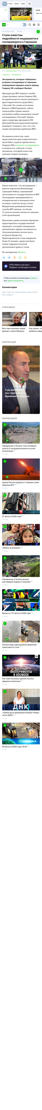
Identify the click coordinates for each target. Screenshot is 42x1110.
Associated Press (11, 71)
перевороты (16, 75)
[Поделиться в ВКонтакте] (9, 257)
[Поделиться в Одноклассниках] (14, 257)
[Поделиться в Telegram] (3, 257)
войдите (33, 278)
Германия (6, 75)
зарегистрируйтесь (15, 281)
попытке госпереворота (27, 145)
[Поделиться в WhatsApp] (20, 257)
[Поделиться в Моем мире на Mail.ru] (25, 257)
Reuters (21, 252)
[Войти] (34, 25)
